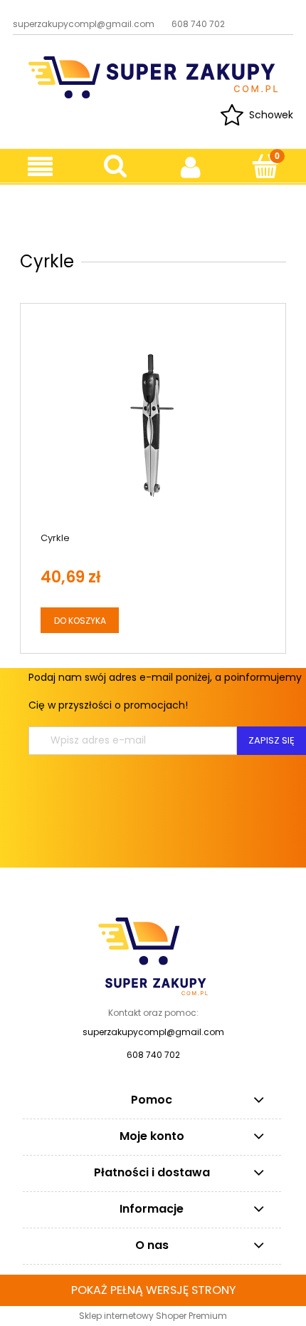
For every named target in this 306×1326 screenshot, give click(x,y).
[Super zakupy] (153, 955)
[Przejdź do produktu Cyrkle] (153, 425)
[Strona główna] (153, 76)
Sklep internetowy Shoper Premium (153, 1316)
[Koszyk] (265, 166)
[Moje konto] (190, 167)
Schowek (271, 115)
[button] (40, 167)
